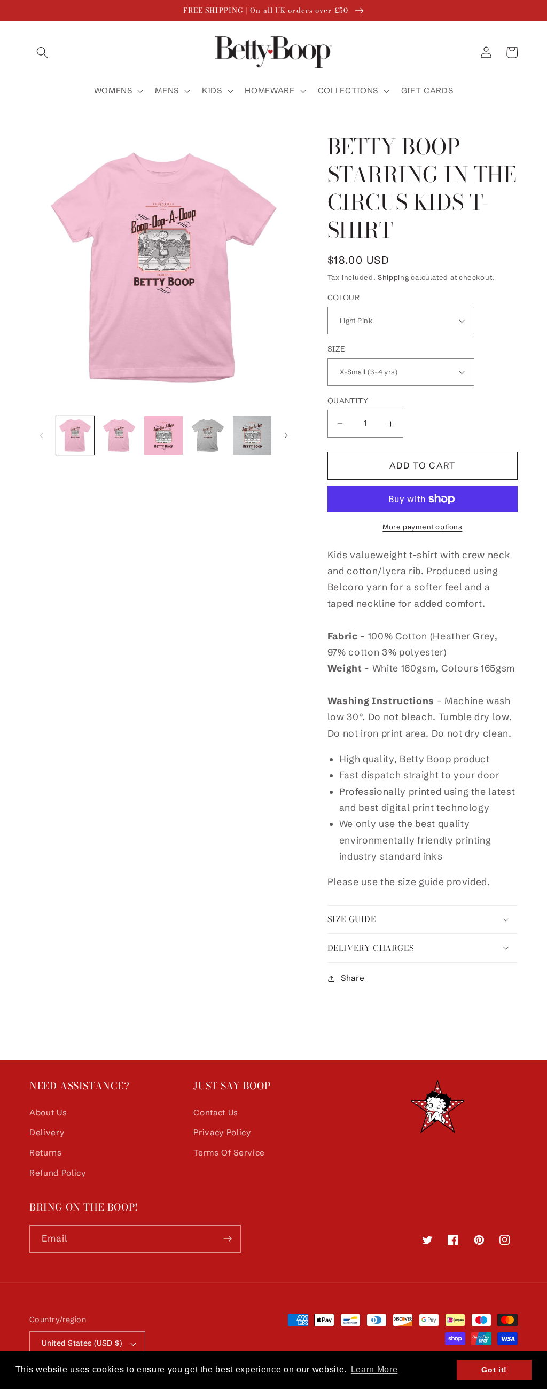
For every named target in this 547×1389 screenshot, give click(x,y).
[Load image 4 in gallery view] (208, 435)
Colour (343, 297)
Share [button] (352, 978)
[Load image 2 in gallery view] (119, 435)
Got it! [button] (494, 1369)
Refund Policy (57, 1173)
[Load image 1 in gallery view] (75, 435)
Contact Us (215, 1112)
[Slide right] (286, 435)
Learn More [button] (374, 1369)
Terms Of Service (229, 1153)
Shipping (393, 277)
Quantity (348, 400)
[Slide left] (41, 435)
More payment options (422, 526)
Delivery (46, 1132)
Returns (45, 1153)
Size (336, 349)
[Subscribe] (227, 1239)
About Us (48, 1112)
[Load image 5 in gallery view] (252, 435)
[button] (42, 52)
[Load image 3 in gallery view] (163, 435)
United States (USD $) (82, 1343)
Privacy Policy (222, 1132)
